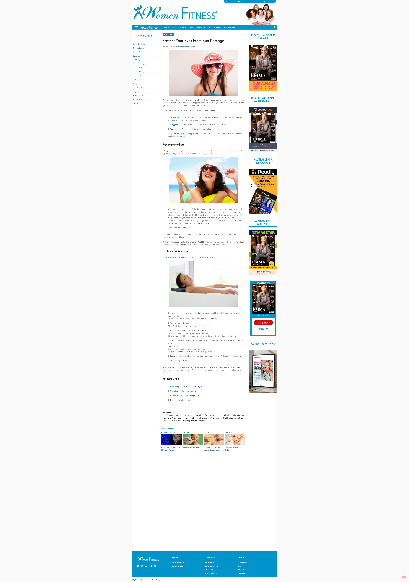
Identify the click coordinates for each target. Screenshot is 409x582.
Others (135, 103)
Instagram (155, 565)
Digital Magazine (177, 566)
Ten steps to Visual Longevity (182, 400)
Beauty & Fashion (139, 44)
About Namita (242, 563)
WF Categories (209, 563)
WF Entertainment (210, 573)
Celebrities (137, 56)
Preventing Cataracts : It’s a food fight (186, 386)
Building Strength (139, 48)
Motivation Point (139, 80)
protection (228, 234)
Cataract (174, 117)
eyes (229, 100)
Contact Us (241, 573)
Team (239, 566)
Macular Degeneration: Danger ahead (185, 395)
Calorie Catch (138, 52)
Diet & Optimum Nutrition (142, 60)
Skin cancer (174, 129)
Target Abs (136, 92)
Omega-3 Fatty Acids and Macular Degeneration (213, 448)
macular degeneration (190, 133)
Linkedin (146, 565)
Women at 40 (138, 96)
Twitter (142, 565)
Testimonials (241, 570)
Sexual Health (138, 88)
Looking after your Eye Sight (233, 448)
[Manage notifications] (404, 577)
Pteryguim (174, 124)
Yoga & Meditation (139, 100)
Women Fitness (175, 12)
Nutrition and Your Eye (191, 447)
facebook (137, 565)
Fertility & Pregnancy (140, 72)
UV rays (166, 100)
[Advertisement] (263, 430)
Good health (137, 76)
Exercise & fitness (139, 68)
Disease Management (140, 64)
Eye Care (169, 35)
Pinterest (151, 565)
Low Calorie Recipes (211, 566)
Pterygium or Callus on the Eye (183, 391)
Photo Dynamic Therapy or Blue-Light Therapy (170, 448)
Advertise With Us (178, 563)
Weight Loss (137, 84)
